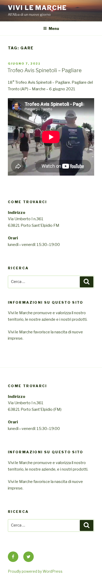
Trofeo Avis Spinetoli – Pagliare (44, 70)
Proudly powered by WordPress (35, 571)
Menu (54, 28)
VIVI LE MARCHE (37, 8)
